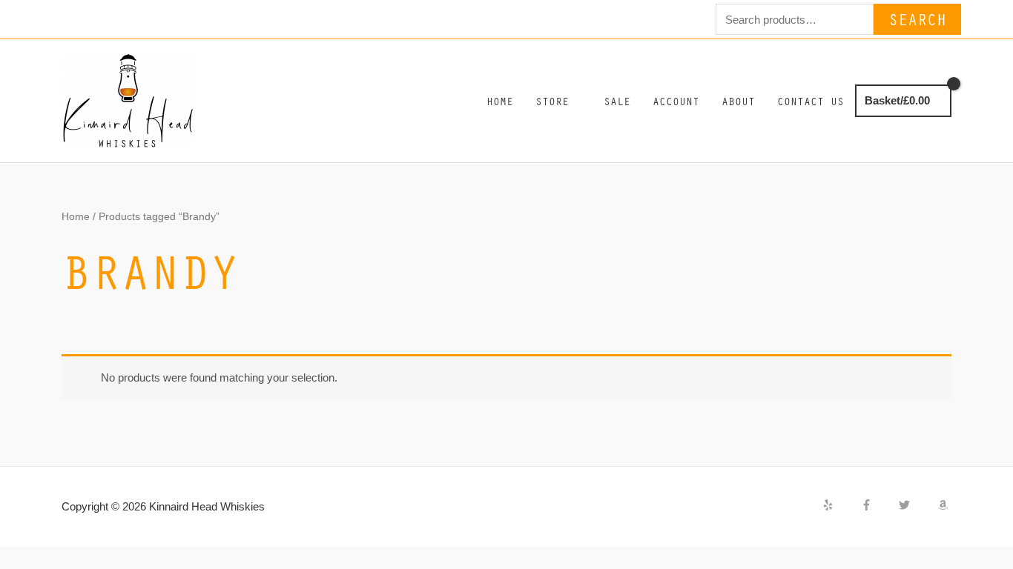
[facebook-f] (879, 504)
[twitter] (916, 504)
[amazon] (944, 504)
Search (917, 19)
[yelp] (840, 504)
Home (76, 216)
